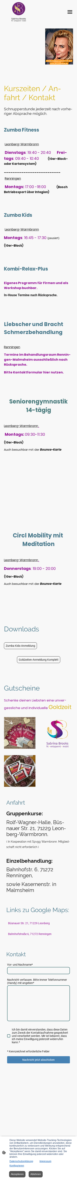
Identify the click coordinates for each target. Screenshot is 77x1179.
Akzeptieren (17, 1174)
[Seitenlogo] (18, 11)
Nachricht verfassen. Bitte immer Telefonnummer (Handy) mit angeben (37, 981)
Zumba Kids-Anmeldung (20, 645)
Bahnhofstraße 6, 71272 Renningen (30, 934)
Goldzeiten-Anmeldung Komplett (38, 659)
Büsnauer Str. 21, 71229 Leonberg (29, 923)
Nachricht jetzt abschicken (38, 1059)
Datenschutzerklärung (21, 1161)
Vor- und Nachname (20, 964)
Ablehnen (35, 1174)
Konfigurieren (16, 1165)
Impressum (45, 1161)
